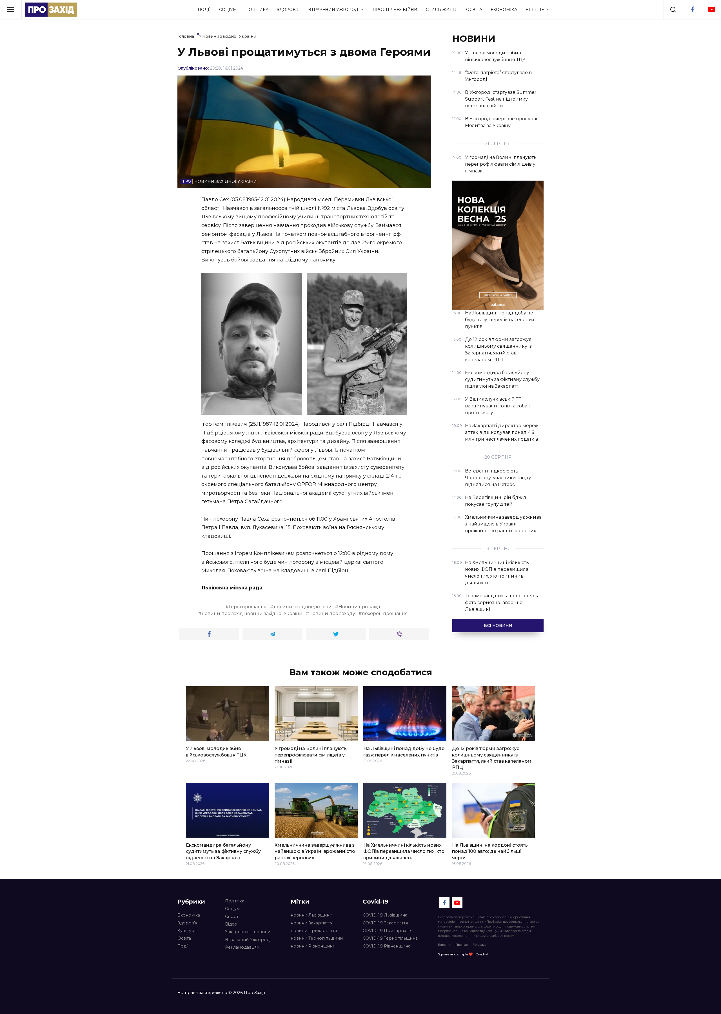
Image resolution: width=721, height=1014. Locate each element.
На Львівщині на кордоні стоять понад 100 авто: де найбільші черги (490, 851)
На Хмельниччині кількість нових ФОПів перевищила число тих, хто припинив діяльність (403, 851)
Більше (535, 9)
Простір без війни (395, 9)
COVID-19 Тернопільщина (390, 938)
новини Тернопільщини (317, 938)
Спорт (232, 916)
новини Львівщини (311, 915)
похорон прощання (385, 613)
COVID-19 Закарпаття (385, 923)
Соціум (228, 9)
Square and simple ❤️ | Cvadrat (463, 954)
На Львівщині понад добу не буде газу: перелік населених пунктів (403, 751)
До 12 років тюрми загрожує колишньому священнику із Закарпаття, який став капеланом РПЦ (491, 758)
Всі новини (498, 625)
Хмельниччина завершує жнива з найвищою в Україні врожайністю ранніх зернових (315, 851)
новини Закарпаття (311, 923)
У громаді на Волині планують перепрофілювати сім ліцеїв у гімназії (311, 755)
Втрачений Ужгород (333, 9)
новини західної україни (303, 606)
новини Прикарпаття (314, 930)
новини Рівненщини (313, 946)
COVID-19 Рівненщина (386, 946)
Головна (444, 945)
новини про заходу (332, 613)
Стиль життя (442, 9)
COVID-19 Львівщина (385, 915)
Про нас (461, 945)
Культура (187, 930)
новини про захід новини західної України (252, 613)
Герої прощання (248, 606)
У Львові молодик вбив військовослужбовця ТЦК (216, 751)
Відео (231, 924)
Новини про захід (359, 606)
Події (204, 9)
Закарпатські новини (247, 931)
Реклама (479, 945)
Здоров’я (288, 9)
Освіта (474, 9)
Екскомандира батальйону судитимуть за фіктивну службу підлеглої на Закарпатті (223, 851)
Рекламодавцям (242, 947)
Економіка (504, 9)
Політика (256, 9)
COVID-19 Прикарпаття (387, 930)
